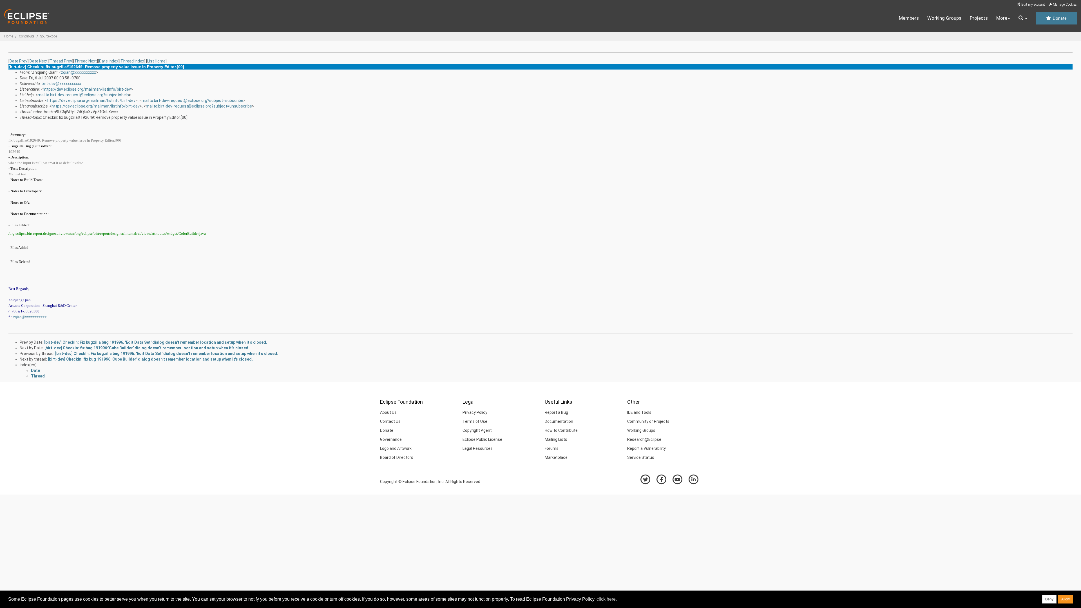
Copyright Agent (477, 430)
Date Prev (18, 61)
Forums (552, 448)
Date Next (39, 61)
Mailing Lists (556, 439)
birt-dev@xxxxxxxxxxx (61, 83)
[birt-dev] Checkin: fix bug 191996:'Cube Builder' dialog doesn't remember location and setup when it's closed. (146, 348)
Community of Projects (648, 421)
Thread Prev (61, 61)
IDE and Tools (639, 412)
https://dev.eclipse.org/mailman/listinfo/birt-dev (87, 89)
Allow (1065, 599)
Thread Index (132, 61)
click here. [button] (607, 599)
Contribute (26, 36)
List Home (156, 61)
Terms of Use (475, 421)
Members (909, 18)
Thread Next (85, 61)
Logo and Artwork (396, 448)
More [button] (1001, 18)
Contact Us (390, 421)
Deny (1049, 599)
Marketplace (556, 457)
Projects (979, 18)
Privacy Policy (475, 412)
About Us (388, 412)
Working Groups (944, 18)
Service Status (640, 457)
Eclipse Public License (482, 439)
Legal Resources (478, 448)
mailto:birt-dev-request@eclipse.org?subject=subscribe (192, 100)
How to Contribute (561, 430)
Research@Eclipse (644, 439)
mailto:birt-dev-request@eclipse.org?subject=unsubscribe (199, 106)
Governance (391, 439)
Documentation (559, 421)
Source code (48, 36)
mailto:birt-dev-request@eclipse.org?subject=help (83, 95)
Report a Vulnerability (646, 448)
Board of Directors (396, 457)
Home (8, 36)
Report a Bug (556, 412)
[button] (1023, 18)
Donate (1059, 18)
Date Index (108, 61)
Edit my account (1032, 4)
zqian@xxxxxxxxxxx (78, 72)
